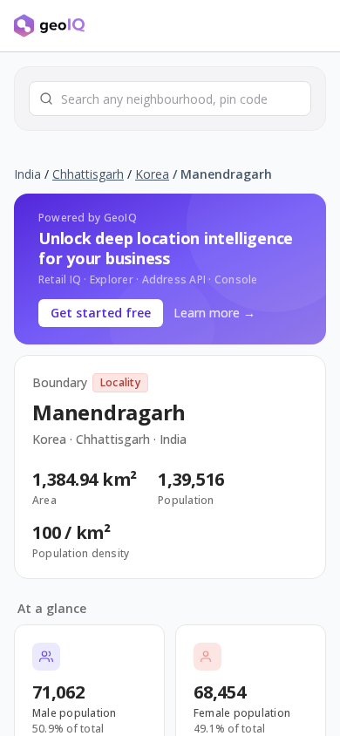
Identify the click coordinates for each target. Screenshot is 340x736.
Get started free (101, 312)
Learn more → (214, 312)
